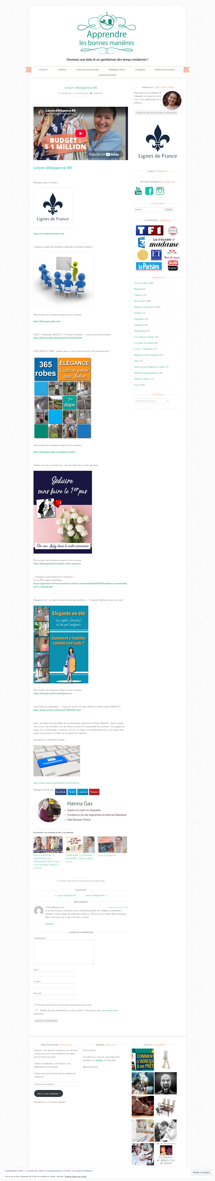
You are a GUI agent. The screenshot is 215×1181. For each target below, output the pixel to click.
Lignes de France (107, 75)
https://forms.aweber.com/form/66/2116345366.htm (56, 782)
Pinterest (94, 791)
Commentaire (40, 938)
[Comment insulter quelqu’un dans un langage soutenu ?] (166, 1083)
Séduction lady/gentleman (145, 372)
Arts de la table (141, 282)
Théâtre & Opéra (141, 378)
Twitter (71, 791)
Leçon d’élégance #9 (96, 895)
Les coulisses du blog (143, 336)
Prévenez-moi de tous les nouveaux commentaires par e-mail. (64, 1004)
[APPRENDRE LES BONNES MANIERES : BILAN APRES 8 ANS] (80, 845)
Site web (37, 993)
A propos (61, 69)
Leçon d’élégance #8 (81, 88)
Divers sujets (140, 300)
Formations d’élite (165, 69)
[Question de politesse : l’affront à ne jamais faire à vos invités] (143, 1107)
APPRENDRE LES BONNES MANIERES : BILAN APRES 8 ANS (79, 858)
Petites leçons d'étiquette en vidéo (149, 366)
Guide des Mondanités (87, 69)
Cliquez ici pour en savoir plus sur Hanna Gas (156, 112)
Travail (137, 384)
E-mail (37, 981)
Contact (43, 69)
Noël (136, 360)
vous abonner (107, 1010)
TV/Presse (140, 69)
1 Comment (97, 93)
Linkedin (82, 791)
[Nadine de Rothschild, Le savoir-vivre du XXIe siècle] (166, 1154)
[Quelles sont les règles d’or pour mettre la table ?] (143, 1154)
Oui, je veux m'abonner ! (48, 1093)
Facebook (61, 791)
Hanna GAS (66, 93)
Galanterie (138, 324)
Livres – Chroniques (143, 348)
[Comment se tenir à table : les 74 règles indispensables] (166, 1107)
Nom (37, 969)
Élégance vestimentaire (93, 881)
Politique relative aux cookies (76, 1176)
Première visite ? (117, 69)
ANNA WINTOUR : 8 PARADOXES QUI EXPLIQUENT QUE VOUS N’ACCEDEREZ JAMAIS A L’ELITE (46, 861)
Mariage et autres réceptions (146, 354)
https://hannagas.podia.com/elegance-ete (53, 693)
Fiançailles (139, 318)
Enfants (137, 312)
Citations (138, 294)
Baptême (138, 288)
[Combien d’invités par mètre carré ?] (143, 1083)
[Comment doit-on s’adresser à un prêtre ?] (143, 1060)
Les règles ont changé (143, 342)
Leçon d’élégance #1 (107, 855)
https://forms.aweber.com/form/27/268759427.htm (57, 709)
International (140, 330)
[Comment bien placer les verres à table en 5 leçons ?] (143, 1131)
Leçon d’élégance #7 (65, 895)
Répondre (49, 923)
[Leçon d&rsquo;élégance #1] (112, 845)
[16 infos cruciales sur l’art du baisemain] (166, 1131)
